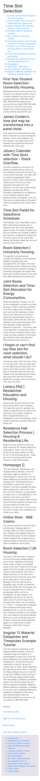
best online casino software (19, 758)
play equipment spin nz (17, 761)
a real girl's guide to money (19, 743)
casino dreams (13, 771)
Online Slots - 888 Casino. (18, 66)
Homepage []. (13, 64)
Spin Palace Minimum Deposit (15, 732)
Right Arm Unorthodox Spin (14, 718)
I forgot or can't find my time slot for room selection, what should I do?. (20, 48)
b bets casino (13, 769)
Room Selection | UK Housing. (19, 69)
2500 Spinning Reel (11, 712)
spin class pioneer (15, 756)
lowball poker (13, 738)
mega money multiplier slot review (21, 766)
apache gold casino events (18, 763)
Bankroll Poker (9, 725)
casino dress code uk (16, 753)
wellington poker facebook (18, 741)
